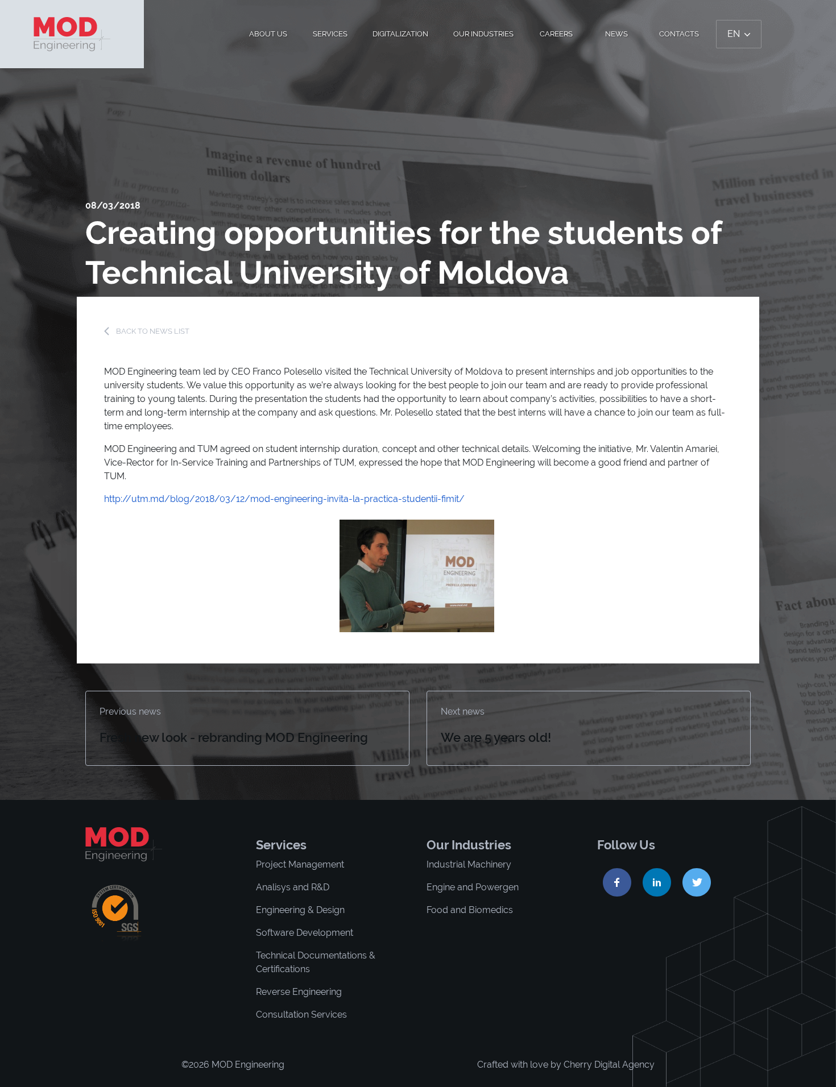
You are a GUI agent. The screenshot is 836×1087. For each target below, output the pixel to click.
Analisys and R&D (292, 887)
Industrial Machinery (469, 864)
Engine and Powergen (473, 887)
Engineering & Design (300, 910)
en (734, 33)
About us (268, 34)
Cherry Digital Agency (609, 1064)
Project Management (300, 864)
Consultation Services (301, 1014)
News (616, 34)
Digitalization (400, 34)
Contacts (679, 34)
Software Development (304, 932)
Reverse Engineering (299, 991)
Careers (556, 34)
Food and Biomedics (470, 910)
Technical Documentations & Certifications (315, 962)
